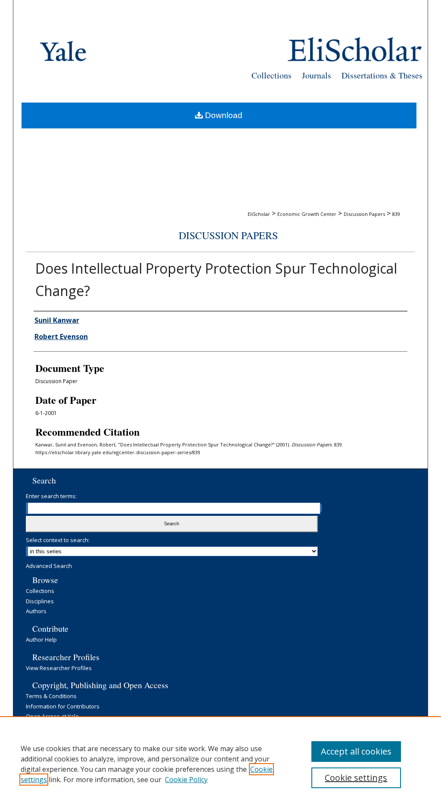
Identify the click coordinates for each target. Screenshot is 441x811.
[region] (220, 763)
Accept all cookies (356, 751)
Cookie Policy (186, 779)
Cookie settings (356, 777)
